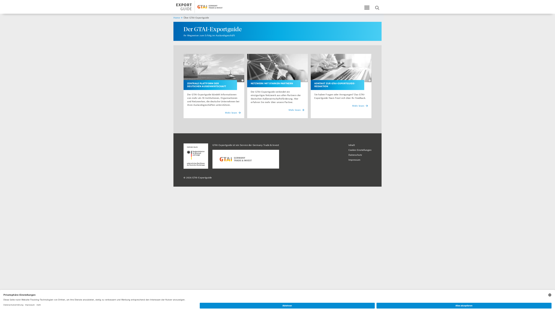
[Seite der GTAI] (245, 159)
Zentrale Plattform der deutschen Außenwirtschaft (206, 85)
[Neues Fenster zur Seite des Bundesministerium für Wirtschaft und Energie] (196, 155)
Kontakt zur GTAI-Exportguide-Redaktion (334, 85)
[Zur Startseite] (201, 7)
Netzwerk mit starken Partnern (272, 83)
